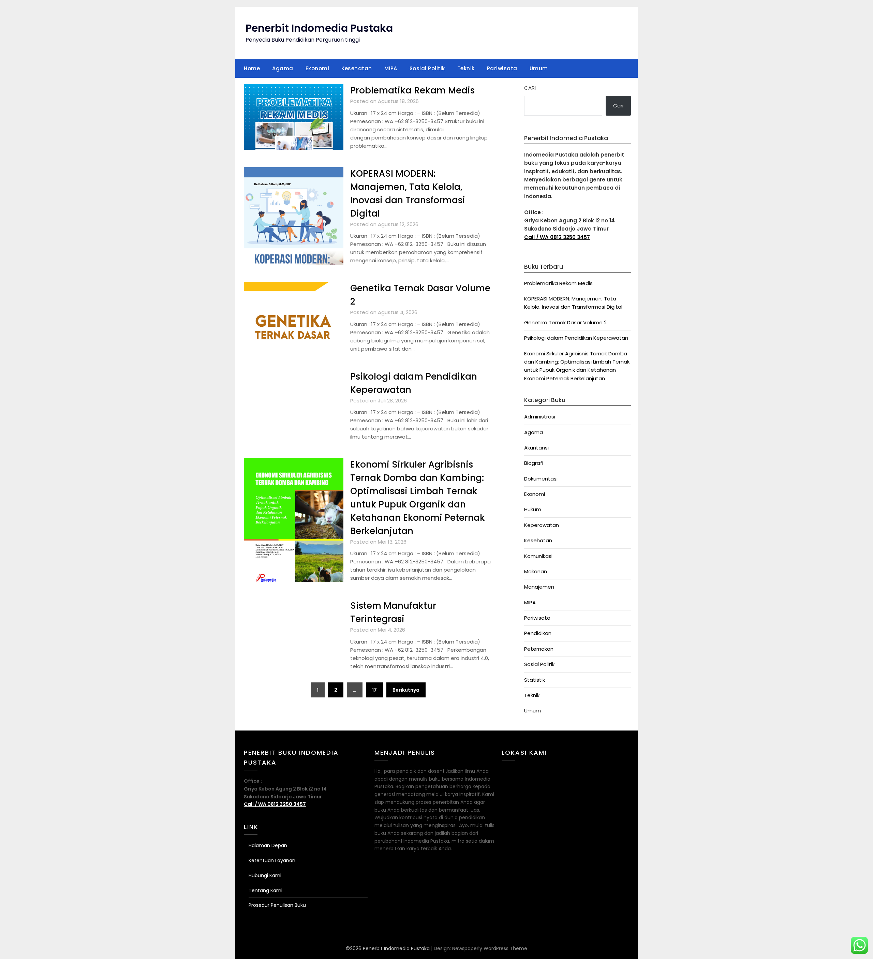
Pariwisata (502, 68)
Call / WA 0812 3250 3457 (557, 237)
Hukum (532, 509)
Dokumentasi (541, 478)
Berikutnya (406, 690)
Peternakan (538, 648)
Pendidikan (537, 633)
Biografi (533, 463)
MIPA (390, 68)
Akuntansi (536, 447)
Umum (539, 68)
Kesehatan (356, 68)
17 (374, 690)
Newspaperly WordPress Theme (489, 948)
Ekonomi (317, 68)
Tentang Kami (265, 890)
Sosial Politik (427, 68)
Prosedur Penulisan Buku (277, 905)
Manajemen (539, 586)
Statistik (534, 679)
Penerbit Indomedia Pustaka (319, 28)
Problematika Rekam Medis (412, 90)
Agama (282, 68)
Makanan (535, 571)
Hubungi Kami (265, 875)
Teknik (466, 68)
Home (252, 68)
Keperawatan (541, 525)
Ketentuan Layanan (272, 860)
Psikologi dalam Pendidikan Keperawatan (576, 337)
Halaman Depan (268, 845)
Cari (530, 87)
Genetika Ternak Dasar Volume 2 (565, 322)
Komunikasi (538, 556)
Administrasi (539, 416)
